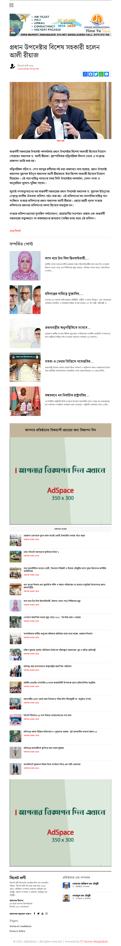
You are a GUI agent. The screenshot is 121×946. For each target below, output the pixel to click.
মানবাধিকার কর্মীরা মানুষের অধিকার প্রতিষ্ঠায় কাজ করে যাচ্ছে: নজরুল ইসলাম (58, 634)
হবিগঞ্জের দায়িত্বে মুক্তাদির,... (64, 294)
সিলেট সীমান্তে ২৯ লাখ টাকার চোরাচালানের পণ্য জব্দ (47, 715)
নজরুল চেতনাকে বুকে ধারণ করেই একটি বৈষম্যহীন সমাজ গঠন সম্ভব (54, 536)
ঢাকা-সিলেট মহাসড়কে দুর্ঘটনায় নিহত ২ (41, 552)
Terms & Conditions (20, 926)
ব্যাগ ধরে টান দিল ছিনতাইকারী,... (67, 258)
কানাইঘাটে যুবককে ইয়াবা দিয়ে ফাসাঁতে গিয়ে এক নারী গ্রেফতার (52, 764)
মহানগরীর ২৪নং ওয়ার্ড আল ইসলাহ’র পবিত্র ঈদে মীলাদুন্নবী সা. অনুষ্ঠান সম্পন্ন (57, 699)
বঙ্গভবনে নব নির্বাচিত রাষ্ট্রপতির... (67, 395)
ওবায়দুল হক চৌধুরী (81, 896)
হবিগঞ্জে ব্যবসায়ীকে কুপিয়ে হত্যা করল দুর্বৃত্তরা (44, 748)
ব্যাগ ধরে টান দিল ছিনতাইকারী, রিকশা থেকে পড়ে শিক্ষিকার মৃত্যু (52, 601)
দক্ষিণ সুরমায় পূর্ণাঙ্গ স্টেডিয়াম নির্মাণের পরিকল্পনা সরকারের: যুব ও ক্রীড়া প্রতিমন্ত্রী (60, 650)
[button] (11, 5)
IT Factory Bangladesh (94, 942)
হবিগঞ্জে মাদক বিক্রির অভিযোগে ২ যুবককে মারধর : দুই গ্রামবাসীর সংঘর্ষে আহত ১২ (60, 732)
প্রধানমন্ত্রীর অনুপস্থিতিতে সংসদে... (67, 328)
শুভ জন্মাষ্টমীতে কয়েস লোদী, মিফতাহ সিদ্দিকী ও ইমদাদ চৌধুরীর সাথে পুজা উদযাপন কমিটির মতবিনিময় (65, 570)
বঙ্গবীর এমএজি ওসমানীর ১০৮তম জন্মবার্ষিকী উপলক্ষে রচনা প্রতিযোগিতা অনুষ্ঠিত (59, 683)
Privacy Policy (17, 931)
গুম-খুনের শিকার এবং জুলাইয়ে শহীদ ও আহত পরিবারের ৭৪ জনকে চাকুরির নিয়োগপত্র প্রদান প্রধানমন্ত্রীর (64, 586)
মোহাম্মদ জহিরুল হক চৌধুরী (85, 884)
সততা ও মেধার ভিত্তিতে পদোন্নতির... (69, 361)
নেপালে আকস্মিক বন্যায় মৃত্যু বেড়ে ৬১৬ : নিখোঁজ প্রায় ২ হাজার (52, 617)
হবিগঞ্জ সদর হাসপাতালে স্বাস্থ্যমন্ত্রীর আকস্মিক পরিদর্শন (47, 666)
